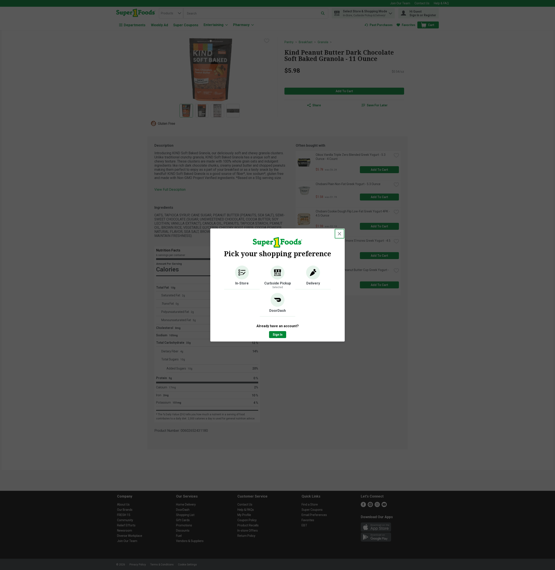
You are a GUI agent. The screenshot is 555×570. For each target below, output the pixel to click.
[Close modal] (339, 233)
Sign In (277, 334)
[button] (242, 277)
